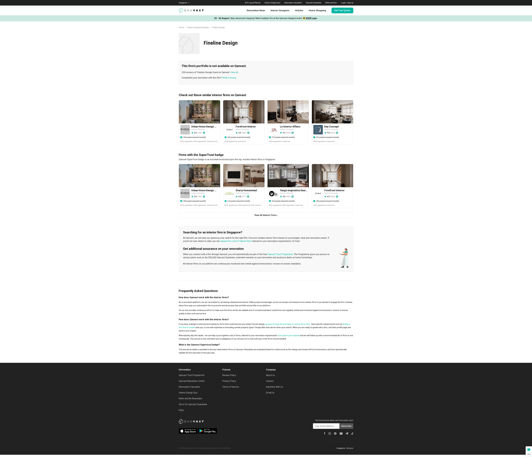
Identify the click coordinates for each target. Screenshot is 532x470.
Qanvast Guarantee (313, 3)
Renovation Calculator (293, 3)
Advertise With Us (274, 387)
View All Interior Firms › (266, 215)
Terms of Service (230, 387)
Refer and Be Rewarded (190, 398)
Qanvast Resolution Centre (191, 381)
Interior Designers (280, 10)
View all (234, 72)
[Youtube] (341, 433)
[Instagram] (329, 433)
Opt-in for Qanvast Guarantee (193, 404)
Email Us (270, 392)
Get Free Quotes (342, 10)
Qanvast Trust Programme (280, 254)
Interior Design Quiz (272, 3)
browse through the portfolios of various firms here (287, 324)
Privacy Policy (229, 381)
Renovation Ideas (256, 10)
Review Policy (229, 375)
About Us (270, 375)
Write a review (229, 77)
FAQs (181, 410)
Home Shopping (317, 10)
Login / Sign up (347, 3)
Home (181, 27)
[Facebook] (324, 433)
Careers (270, 381)
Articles (299, 10)
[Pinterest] (335, 433)
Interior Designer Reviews (198, 27)
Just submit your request (289, 335)
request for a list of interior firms (236, 241)
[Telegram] (347, 433)
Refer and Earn (331, 3)
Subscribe (346, 426)
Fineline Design (218, 27)
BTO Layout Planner (252, 3)
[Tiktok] (352, 433)
